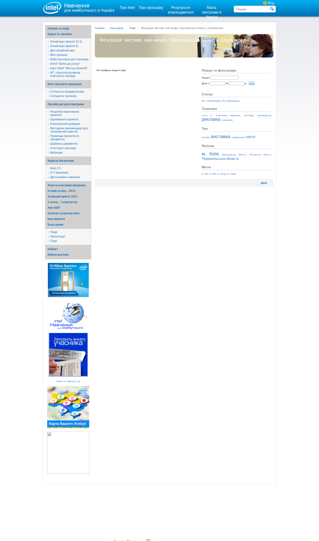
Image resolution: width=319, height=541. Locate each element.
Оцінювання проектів (64, 119)
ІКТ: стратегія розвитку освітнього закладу (65, 74)
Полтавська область (260, 155)
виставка (220, 136)
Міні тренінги (58, 55)
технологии (227, 120)
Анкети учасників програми (66, 185)
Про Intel (127, 8)
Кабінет (53, 249)
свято (250, 137)
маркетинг (235, 115)
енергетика (221, 115)
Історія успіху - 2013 (61, 191)
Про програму (151, 8)
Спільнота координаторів (67, 91)
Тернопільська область (220, 159)
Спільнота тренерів (63, 96)
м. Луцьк (222, 174)
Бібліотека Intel (58, 254)
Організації (57, 236)
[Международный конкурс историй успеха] (68, 296)
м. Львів (232, 174)
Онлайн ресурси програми (66, 104)
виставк (205, 137)
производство (264, 115)
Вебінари (56, 152)
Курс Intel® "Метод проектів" (69, 68)
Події (53, 241)
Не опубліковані (231, 101)
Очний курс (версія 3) (64, 46)
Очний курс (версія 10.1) (66, 41)
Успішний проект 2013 (63, 196)
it (211, 115)
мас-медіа (249, 115)
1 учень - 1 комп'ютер (62, 202)
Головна (99, 28)
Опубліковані (213, 101)
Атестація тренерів (63, 148)
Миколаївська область (234, 155)
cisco (204, 115)
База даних (56, 224)
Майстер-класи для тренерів (69, 59)
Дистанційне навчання (65, 177)
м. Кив (205, 174)
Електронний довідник (65, 123)
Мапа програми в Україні (211, 12)
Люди (53, 232)
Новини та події (58, 28)
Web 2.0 (55, 168)
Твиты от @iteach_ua (68, 381)
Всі (203, 101)
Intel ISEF (54, 207)
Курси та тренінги (60, 34)
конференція (238, 137)
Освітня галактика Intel (63, 213)
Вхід (271, 3)
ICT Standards (59, 172)
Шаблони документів (64, 143)
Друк (264, 182)
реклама (211, 119)
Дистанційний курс (62, 50)
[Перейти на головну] (77, 7)
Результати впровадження (181, 10)
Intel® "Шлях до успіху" (65, 63)
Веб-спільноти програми (65, 84)
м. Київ (210, 153)
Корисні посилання (61, 160)
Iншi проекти (56, 219)
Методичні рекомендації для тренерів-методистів (69, 130)
